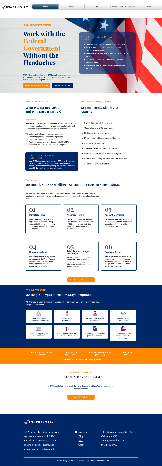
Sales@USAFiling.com (113, 440)
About (81, 444)
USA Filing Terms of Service (98, 461)
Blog (80, 436)
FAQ (81, 440)
